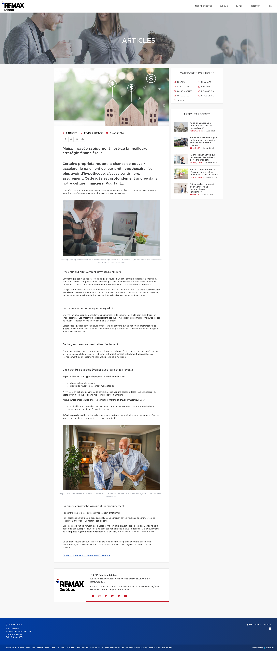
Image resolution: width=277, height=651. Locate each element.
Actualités (182, 96)
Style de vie (207, 96)
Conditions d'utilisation (136, 648)
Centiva (269, 648)
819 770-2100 (16, 634)
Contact (255, 6)
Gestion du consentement (160, 648)
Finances (71, 133)
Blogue (224, 6)
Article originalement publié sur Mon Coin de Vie (86, 556)
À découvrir (183, 87)
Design (180, 100)
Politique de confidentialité (111, 648)
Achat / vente (184, 91)
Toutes (180, 82)
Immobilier (206, 87)
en (270, 6)
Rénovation (207, 91)
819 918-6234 (17, 637)
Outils (239, 6)
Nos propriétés (203, 6)
